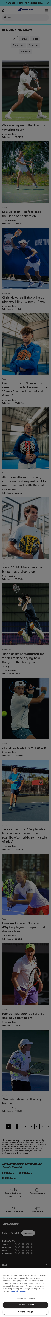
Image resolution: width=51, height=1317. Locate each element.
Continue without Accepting (25, 1298)
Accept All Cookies (25, 1304)
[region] (25, 1292)
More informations (18, 1291)
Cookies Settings (25, 1311)
